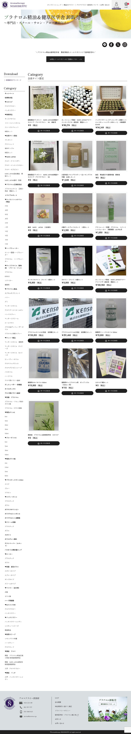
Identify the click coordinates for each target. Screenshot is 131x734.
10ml (6, 421)
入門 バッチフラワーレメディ (14, 678)
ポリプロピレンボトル (12, 514)
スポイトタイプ (10, 571)
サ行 (6, 214)
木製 (6, 592)
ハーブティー (9, 643)
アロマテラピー (10, 106)
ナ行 (6, 223)
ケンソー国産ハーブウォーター (14, 253)
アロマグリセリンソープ (13, 368)
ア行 (6, 206)
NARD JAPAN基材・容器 (13, 180)
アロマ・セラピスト (12, 169)
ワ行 (6, 244)
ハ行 (6, 227)
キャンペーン (9, 93)
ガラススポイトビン (12, 509)
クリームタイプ (10, 583)
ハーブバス (8, 376)
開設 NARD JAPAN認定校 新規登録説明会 (14, 663)
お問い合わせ (105, 5)
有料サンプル (9, 148)
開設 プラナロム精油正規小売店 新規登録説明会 (14, 656)
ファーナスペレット (12, 127)
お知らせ (58, 719)
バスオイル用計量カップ (13, 550)
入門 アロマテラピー (12, 668)
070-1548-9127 (28, 711)
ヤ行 (6, 235)
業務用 (7, 285)
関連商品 (8, 630)
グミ (6, 301)
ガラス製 (8, 596)
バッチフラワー (10, 110)
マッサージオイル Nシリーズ (14, 354)
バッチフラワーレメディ (13, 621)
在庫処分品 (8, 97)
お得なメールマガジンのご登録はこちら (63, 59)
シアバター (8, 280)
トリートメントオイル (12, 123)
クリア (7, 484)
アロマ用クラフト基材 (12, 380)
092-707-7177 (28, 707)
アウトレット (9, 144)
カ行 (6, 210)
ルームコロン (9, 323)
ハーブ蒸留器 (9, 600)
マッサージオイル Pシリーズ (14, 347)
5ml (6, 416)
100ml (6, 433)
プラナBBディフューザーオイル (14, 328)
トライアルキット (11, 195)
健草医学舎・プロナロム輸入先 (65, 715)
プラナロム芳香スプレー (13, 333)
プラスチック (9, 501)
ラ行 (6, 240)
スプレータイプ (10, 575)
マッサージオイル (11, 306)
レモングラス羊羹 (11, 638)
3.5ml (6, 467)
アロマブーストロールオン (14, 310)
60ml (6, 475)
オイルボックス (10, 389)
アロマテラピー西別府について (87, 5)
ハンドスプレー (10, 314)
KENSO (7, 276)
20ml (6, 425)
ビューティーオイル (12, 359)
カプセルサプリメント (12, 293)
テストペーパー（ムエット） (13, 544)
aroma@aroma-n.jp (30, 716)
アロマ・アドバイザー (12, 161)
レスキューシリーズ (12, 626)
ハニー (7, 297)
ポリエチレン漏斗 (11, 539)
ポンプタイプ (9, 579)
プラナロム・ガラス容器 (13, 408)
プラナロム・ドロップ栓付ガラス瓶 (14, 402)
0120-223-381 (28, 703)
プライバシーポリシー (62, 710)
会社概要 (58, 702)
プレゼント (8, 140)
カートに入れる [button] (45, 130)
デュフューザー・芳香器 (13, 384)
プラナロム (8, 272)
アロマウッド (9, 647)
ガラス (7, 505)
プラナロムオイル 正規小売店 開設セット (14, 189)
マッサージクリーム (12, 318)
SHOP (57, 698)
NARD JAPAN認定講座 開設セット (14, 175)
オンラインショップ (54, 5)
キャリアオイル (10, 119)
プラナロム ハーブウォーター (14, 260)
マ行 (6, 231)
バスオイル (8, 372)
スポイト (8, 535)
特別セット (8, 131)
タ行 (6, 218)
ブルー (7, 488)
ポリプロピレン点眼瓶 (12, 518)
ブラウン (8, 492)
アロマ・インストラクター (14, 165)
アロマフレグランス (12, 363)
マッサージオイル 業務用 (14, 342)
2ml (6, 463)
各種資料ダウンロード (13, 80)
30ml (6, 429)
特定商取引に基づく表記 (63, 706)
